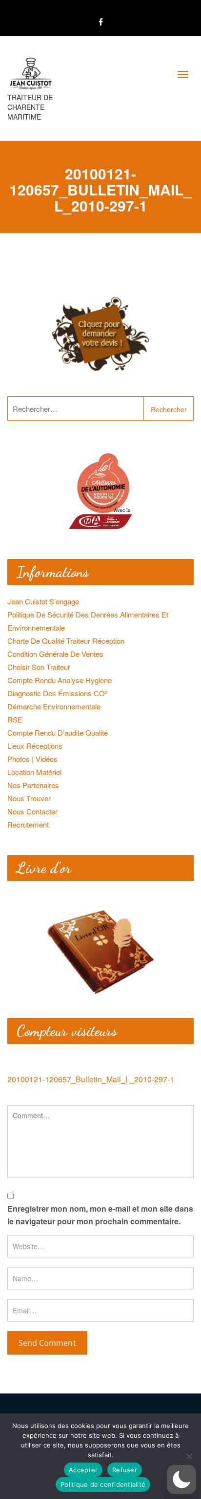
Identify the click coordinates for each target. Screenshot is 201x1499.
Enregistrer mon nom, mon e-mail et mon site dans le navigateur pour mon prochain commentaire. (100, 1215)
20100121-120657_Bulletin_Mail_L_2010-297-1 (90, 1079)
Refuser (124, 1470)
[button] (181, 1479)
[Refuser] (189, 1456)
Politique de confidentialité (102, 1484)
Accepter (83, 1470)
